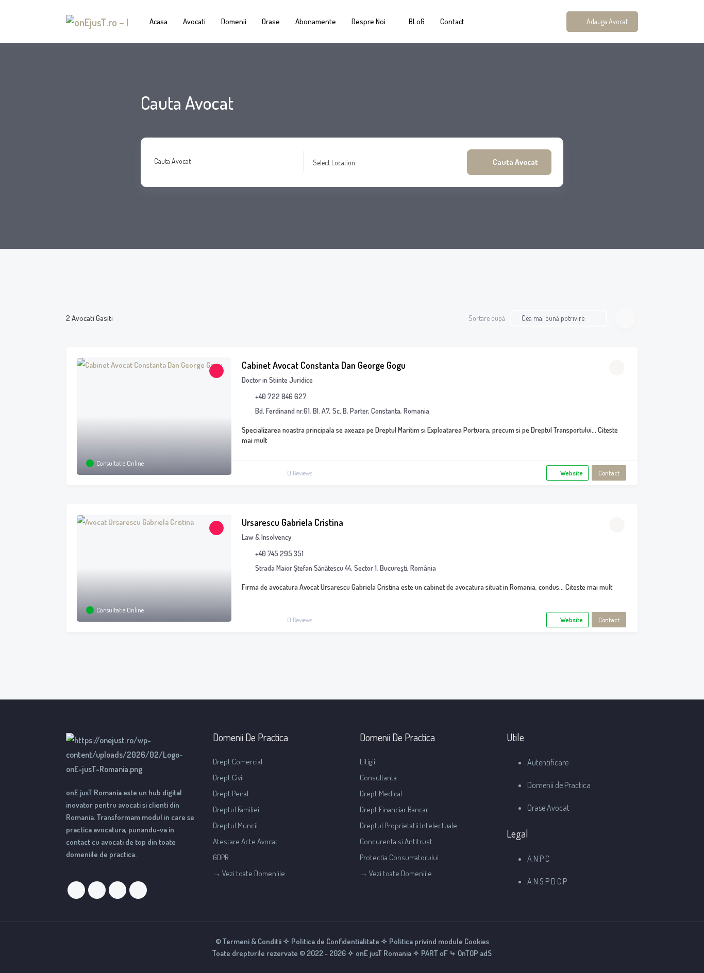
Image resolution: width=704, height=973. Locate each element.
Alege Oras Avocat (337, 162)
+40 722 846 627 (281, 396)
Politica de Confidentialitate (335, 941)
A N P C (538, 858)
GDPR (221, 857)
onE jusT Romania (382, 953)
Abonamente (315, 21)
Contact (452, 21)
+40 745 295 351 (279, 553)
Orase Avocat (548, 808)
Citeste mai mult (588, 587)
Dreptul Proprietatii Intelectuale (408, 825)
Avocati (194, 21)
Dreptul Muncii (235, 825)
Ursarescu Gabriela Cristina (292, 522)
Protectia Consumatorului (399, 857)
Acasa (158, 21)
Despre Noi (368, 21)
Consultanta (378, 777)
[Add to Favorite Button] (617, 367)
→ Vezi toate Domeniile (249, 873)
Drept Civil (228, 777)
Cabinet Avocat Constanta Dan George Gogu (324, 365)
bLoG (417, 21)
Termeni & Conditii (252, 941)
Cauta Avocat (172, 161)
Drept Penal (230, 793)
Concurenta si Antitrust (396, 841)
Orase (271, 21)
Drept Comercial (237, 761)
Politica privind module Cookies (439, 941)
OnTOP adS (474, 953)
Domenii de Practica (559, 785)
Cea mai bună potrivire (553, 318)
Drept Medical (381, 793)
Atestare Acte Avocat (245, 841)
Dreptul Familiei (236, 809)
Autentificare (547, 762)
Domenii (233, 21)
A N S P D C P (547, 881)
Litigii (367, 761)
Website (571, 473)
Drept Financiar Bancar (394, 809)
